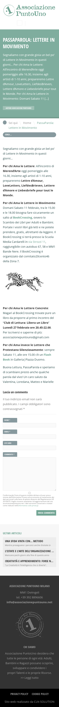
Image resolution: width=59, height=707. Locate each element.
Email (7, 431)
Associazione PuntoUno (21, 108)
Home (27, 123)
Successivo (54, 108)
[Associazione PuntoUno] (29, 14)
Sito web (7, 443)
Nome (7, 420)
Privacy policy (19, 694)
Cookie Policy (40, 694)
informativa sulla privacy (28, 505)
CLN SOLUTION (44, 702)
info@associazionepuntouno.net (29, 602)
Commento (9, 454)
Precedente (51, 108)
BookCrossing (22, 217)
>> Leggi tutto (30, 678)
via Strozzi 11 (36, 242)
